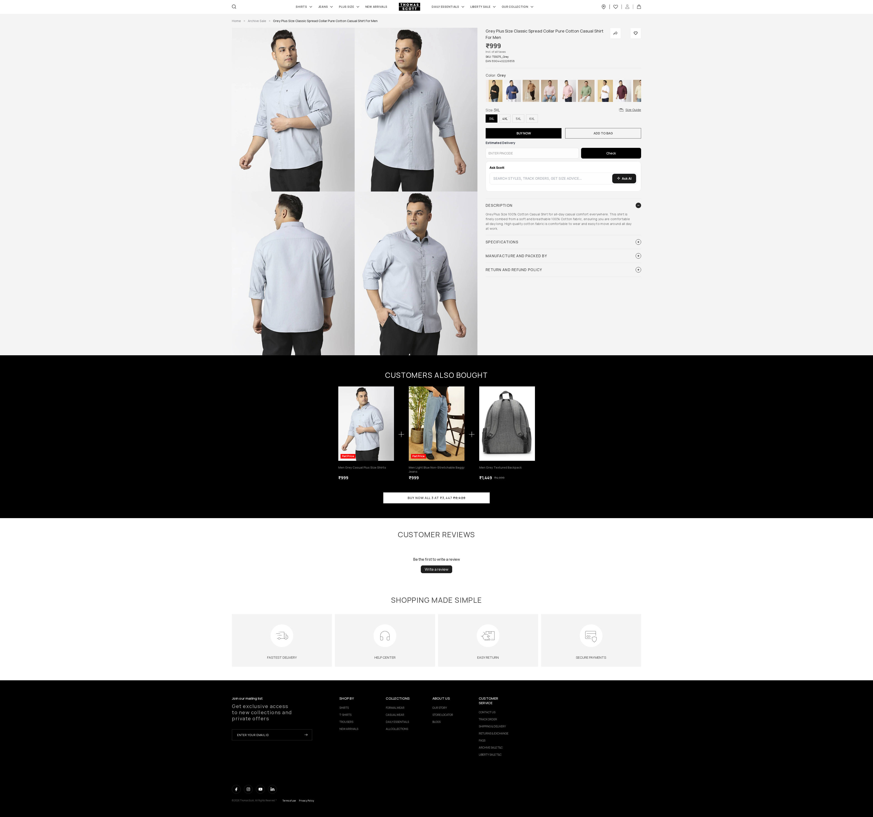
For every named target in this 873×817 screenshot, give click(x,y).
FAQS (482, 740)
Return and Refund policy (514, 269)
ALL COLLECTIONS (397, 729)
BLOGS (436, 722)
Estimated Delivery (500, 143)
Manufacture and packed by (516, 255)
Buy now (524, 133)
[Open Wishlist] (617, 7)
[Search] (234, 7)
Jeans (323, 7)
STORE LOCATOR (442, 715)
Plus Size (346, 7)
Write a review (436, 569)
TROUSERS (346, 722)
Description (499, 205)
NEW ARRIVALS (348, 729)
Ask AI (627, 178)
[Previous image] (343, 423)
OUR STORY (439, 708)
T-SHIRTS (345, 715)
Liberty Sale (480, 7)
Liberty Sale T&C (490, 754)
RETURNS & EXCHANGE (493, 733)
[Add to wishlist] (635, 33)
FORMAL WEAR (395, 708)
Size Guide (633, 110)
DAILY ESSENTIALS (397, 722)
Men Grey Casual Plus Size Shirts (362, 467)
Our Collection (515, 7)
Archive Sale (257, 21)
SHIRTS (301, 7)
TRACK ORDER (488, 719)
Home (236, 21)
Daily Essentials (445, 7)
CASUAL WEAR (395, 715)
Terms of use (289, 800)
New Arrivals (376, 7)
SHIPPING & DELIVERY (492, 726)
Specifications (502, 242)
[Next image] (389, 423)
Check (611, 153)
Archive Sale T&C (491, 747)
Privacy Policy (306, 800)
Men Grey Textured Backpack (500, 467)
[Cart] (639, 7)
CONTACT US (487, 712)
